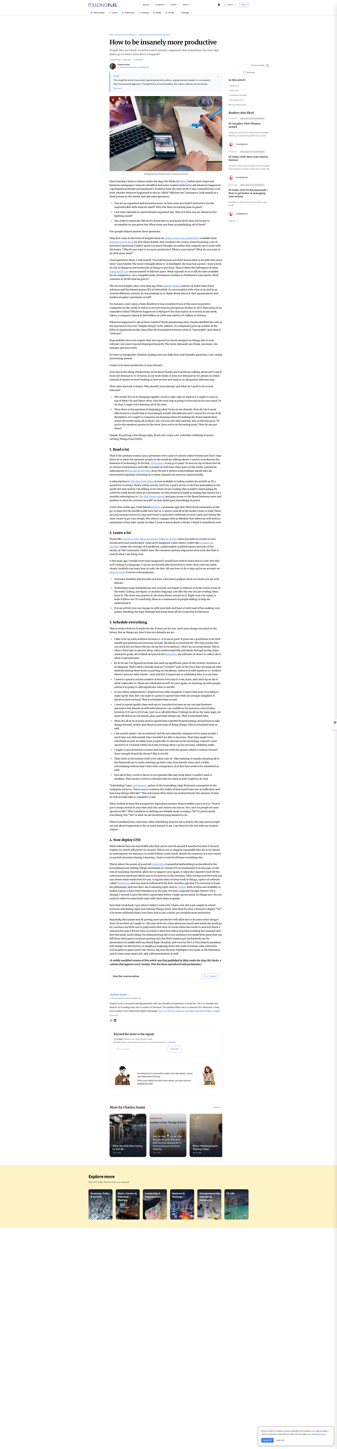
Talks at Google (168, 538)
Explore (146, 4)
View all (216, 1107)
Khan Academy (149, 538)
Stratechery (157, 463)
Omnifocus (123, 883)
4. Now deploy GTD (236, 100)
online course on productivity (182, 238)
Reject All (280, 1440)
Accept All (267, 1440)
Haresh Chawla (171, 285)
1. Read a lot (233, 85)
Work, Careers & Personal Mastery (123, 34)
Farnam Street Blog (139, 470)
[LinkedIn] (115, 1020)
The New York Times (142, 481)
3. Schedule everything (238, 95)
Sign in (244, 4)
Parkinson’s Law (119, 271)
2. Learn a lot (233, 90)
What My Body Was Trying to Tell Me (127, 1147)
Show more (117, 88)
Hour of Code (117, 572)
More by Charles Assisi (237, 104)
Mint (183, 181)
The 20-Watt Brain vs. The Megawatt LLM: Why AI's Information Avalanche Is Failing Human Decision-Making (167, 1142)
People (174, 4)
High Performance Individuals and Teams (155, 34)
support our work (145, 1083)
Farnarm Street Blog (121, 241)
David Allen (158, 864)
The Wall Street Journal (151, 496)
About (185, 4)
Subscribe (174, 1049)
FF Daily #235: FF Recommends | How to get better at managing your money (248, 193)
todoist (181, 886)
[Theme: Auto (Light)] (218, 4)
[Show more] (217, 76)
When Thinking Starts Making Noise (205, 1147)
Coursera (127, 538)
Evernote (171, 654)
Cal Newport (139, 785)
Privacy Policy (320, 1434)
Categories (159, 4)
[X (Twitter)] (111, 1020)
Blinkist (155, 507)
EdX (136, 538)
